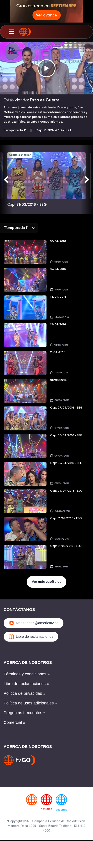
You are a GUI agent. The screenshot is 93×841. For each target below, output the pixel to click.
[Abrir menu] (11, 32)
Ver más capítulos (46, 581)
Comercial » (14, 722)
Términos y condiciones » (27, 674)
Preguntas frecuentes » (25, 713)
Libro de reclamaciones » (26, 683)
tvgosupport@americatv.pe (37, 623)
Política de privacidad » (25, 693)
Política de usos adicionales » (30, 703)
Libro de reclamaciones (34, 636)
